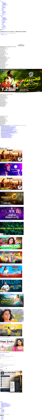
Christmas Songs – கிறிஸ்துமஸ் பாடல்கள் (5, 403)
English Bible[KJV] (4, 22)
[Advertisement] (21, 39)
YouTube (24, 93)
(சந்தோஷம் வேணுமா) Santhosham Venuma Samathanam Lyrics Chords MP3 (8, 131)
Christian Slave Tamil (2, 15)
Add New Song (2, 416)
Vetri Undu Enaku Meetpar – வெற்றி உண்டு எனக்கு (6, 134)
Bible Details (3, 21)
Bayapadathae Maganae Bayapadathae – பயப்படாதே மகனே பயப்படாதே (7, 264)
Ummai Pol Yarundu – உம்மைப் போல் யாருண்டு (5, 250)
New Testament (2, 410)
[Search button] (6, 368)
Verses (1, 27)
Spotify (20, 93)
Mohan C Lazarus (2, 147)
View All (3, 28)
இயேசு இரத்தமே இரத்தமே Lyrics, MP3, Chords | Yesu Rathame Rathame (8, 127)
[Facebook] (0, 415)
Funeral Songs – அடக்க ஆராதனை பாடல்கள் (5, 404)
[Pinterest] (2, 415)
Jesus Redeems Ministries (6, 147)
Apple (18, 93)
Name (1, 357)
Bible (1, 20)
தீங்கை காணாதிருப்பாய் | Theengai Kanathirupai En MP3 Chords (7, 132)
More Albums (2, 407)
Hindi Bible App (4, 17)
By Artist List (3, 25)
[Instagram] (1, 415)
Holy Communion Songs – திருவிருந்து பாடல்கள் (6, 405)
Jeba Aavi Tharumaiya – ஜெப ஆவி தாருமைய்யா (5, 337)
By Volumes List (4, 26)
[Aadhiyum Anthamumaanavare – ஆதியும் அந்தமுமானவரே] (12, 219)
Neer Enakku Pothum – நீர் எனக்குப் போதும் (4, 352)
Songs (1, 24)
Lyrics (2, 34)
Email (1, 358)
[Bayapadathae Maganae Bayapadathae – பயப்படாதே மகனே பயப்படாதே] (11, 263)
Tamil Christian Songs (5, 34)
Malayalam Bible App (4, 18)
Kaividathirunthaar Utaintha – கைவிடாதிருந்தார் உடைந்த (6, 137)
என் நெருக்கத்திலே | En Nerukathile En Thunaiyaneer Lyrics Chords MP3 (8, 126)
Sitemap (2, 418)
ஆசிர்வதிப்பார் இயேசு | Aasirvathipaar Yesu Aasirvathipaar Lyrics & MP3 (8, 128)
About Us (2, 417)
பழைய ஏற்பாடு (2, 411)
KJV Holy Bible (2, 409)
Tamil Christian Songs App (5, 19)
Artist (3, 23)
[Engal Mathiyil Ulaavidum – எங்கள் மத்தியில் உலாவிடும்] (11, 189)
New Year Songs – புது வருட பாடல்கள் (5, 406)
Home (1, 16)
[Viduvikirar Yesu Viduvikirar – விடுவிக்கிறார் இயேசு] (12, 204)
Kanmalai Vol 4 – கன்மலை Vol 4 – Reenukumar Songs (6, 135)
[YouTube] (3, 415)
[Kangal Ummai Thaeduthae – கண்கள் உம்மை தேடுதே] (11, 277)
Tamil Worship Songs (2, 125)
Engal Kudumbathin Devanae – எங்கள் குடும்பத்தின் (6, 136)
